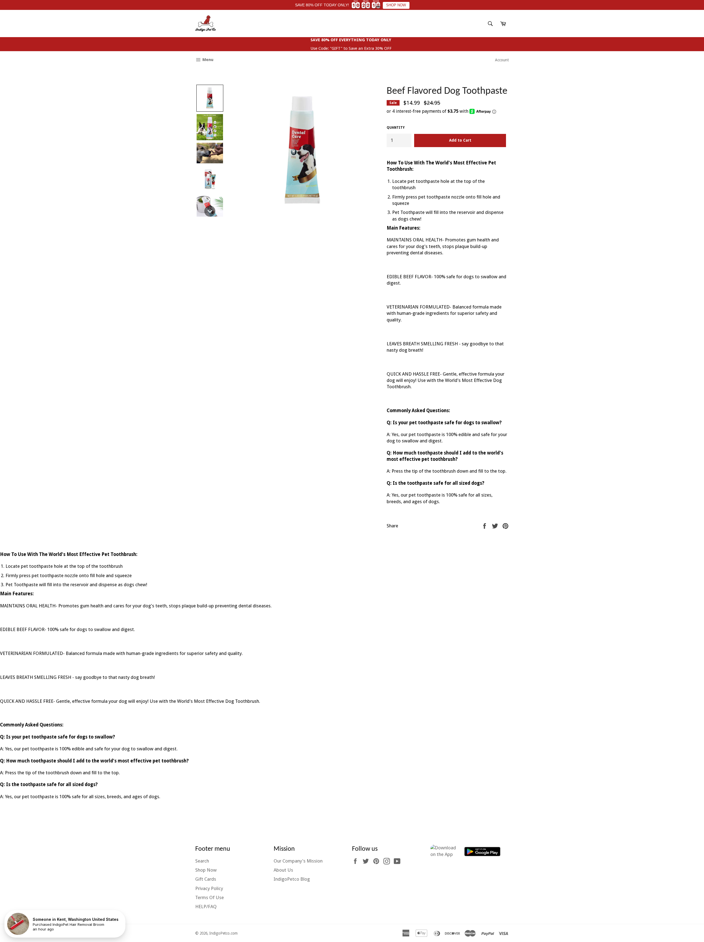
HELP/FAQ (206, 906)
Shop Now (206, 870)
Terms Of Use (209, 897)
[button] (209, 98)
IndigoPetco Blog (292, 879)
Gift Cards (205, 879)
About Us (283, 870)
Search (202, 861)
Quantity (396, 128)
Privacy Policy (209, 888)
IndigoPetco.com (223, 933)
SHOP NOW (396, 5)
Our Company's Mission (298, 861)
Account (502, 60)
